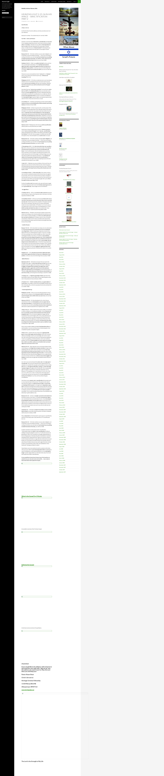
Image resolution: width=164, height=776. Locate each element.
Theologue (47, 1)
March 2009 (61, 430)
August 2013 (61, 308)
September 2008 (62, 444)
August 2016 (61, 254)
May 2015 (61, 271)
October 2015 (62, 266)
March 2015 (61, 273)
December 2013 (62, 298)
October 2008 (62, 442)
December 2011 (62, 354)
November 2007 (62, 467)
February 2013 (62, 321)
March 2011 (61, 375)
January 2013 (62, 324)
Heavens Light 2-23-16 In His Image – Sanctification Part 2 (37, 16)
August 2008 (61, 446)
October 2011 (62, 358)
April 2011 (61, 372)
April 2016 (61, 259)
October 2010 (62, 386)
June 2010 (61, 395)
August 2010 (61, 391)
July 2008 (61, 448)
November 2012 (62, 328)
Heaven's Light (5, 1)
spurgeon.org (61, 115)
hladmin (33, 21)
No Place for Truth (63, 148)
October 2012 (62, 331)
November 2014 (62, 280)
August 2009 (61, 418)
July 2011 (61, 365)
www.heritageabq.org (28, 690)
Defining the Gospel (28, 565)
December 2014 (62, 278)
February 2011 (62, 377)
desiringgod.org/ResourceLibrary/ (66, 101)
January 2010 (62, 407)
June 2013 (61, 312)
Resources (69, 1)
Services (61, 66)
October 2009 (62, 414)
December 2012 (62, 326)
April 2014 (61, 291)
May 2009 (61, 425)
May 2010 (61, 398)
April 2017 (61, 252)
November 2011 (62, 356)
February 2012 (62, 349)
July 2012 (61, 338)
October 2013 (62, 303)
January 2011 (62, 379)
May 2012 (61, 342)
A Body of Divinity (62, 128)
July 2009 (61, 421)
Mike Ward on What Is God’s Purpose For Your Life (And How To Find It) (68, 74)
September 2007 (62, 472)
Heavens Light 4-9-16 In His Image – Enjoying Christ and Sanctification (68, 240)
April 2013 (61, 317)
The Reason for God (63, 159)
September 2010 (62, 388)
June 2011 (61, 368)
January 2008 (62, 462)
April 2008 (61, 455)
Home (42, 1)
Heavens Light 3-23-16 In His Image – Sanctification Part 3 (66, 243)
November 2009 (62, 411)
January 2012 (62, 351)
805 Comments (40, 21)
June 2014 (61, 287)
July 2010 (61, 393)
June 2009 (61, 423)
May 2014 (61, 289)
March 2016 (61, 261)
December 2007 (62, 465)
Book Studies (53, 1)
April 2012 (61, 344)
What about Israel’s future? (64, 229)
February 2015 (62, 275)
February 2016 (62, 264)
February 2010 (62, 405)
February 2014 (62, 294)
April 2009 (61, 428)
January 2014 (62, 296)
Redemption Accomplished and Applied (67, 138)
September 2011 (62, 361)
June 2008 (61, 451)
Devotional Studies (61, 1)
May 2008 (61, 453)
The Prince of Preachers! (71, 114)
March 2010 (61, 402)
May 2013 (61, 314)
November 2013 (62, 301)
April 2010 (61, 400)
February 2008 (62, 460)
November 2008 (62, 439)
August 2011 (61, 363)
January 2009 (62, 435)
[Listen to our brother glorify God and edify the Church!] (69, 88)
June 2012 (61, 340)
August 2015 (61, 268)
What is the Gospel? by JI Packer (32, 496)
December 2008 (62, 437)
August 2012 (61, 335)
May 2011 (61, 370)
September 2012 (62, 333)
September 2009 (62, 416)
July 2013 (61, 310)
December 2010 (62, 381)
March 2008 (61, 458)
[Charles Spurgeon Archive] (69, 108)
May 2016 (61, 257)
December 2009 (62, 409)
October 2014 (62, 282)
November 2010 (62, 384)
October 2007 (62, 469)
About (75, 1)
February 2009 (62, 432)
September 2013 (62, 305)
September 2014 (62, 284)
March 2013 (61, 319)
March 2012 (61, 347)
